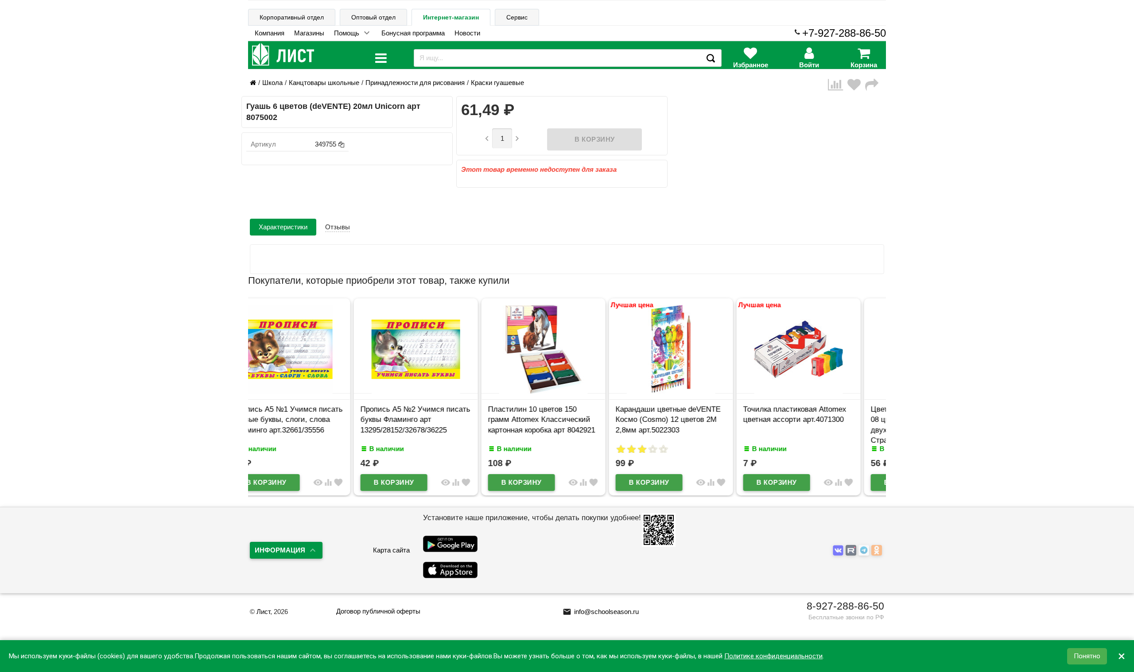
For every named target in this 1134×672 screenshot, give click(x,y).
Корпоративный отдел (292, 17)
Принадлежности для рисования (415, 82)
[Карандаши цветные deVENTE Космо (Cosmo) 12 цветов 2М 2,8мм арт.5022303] (567, 391)
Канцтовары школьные (324, 82)
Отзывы (337, 227)
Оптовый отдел (373, 17)
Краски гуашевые (497, 82)
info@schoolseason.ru (601, 611)
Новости (467, 33)
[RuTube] (852, 550)
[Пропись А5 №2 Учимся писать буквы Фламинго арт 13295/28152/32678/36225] (312, 391)
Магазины (309, 33)
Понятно (1087, 656)
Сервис (517, 17)
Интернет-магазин (451, 17)
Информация (280, 550)
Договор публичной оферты (378, 611)
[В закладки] (856, 85)
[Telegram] (864, 550)
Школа (272, 82)
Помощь (346, 33)
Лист (263, 611)
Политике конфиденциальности (773, 656)
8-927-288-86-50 (845, 606)
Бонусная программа (413, 33)
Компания (269, 33)
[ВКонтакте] (839, 550)
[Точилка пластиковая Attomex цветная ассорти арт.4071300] (695, 391)
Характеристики (283, 227)
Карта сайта (391, 550)
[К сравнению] (837, 85)
